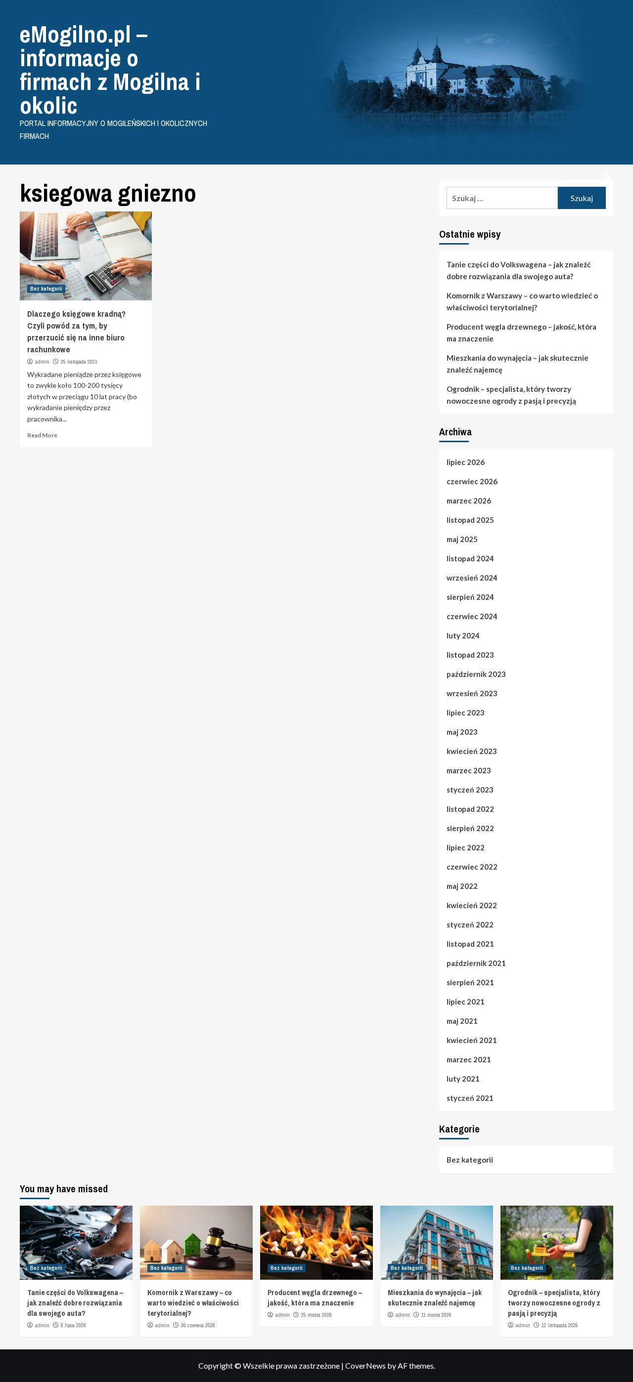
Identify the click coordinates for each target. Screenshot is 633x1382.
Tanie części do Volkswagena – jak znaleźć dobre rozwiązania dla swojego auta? (518, 270)
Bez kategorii (46, 288)
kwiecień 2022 (472, 905)
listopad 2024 (470, 558)
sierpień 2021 (470, 982)
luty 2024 (463, 635)
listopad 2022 (470, 808)
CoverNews (365, 1365)
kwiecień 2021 (472, 1040)
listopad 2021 (470, 943)
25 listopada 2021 (79, 361)
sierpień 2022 (470, 828)
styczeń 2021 (470, 1097)
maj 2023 (462, 731)
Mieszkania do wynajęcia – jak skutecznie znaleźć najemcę (517, 363)
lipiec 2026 (466, 462)
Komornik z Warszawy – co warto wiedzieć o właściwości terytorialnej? (522, 301)
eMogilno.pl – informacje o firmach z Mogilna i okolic (110, 69)
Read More (42, 435)
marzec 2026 (469, 500)
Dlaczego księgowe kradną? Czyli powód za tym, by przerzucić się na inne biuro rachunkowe (76, 331)
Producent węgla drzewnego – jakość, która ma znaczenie (521, 332)
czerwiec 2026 (472, 481)
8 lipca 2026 (73, 1325)
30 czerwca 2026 (198, 1325)
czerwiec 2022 (472, 866)
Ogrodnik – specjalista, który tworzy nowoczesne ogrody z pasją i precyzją (511, 394)
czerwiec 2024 (472, 616)
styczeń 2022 (470, 924)
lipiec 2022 (466, 847)
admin (42, 361)
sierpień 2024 (470, 596)
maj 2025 (462, 539)
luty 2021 (463, 1078)
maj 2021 (462, 1020)
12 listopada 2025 (560, 1325)
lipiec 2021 (466, 1001)
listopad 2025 (470, 519)
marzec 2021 (469, 1059)
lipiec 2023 (466, 712)
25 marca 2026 (316, 1314)
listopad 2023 (470, 654)
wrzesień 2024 (472, 577)
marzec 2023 (469, 770)
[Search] (607, 177)
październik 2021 (476, 963)
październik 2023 (476, 674)
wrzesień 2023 (472, 693)
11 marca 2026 (436, 1314)
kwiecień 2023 (472, 751)
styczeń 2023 (470, 789)
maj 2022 (462, 885)
